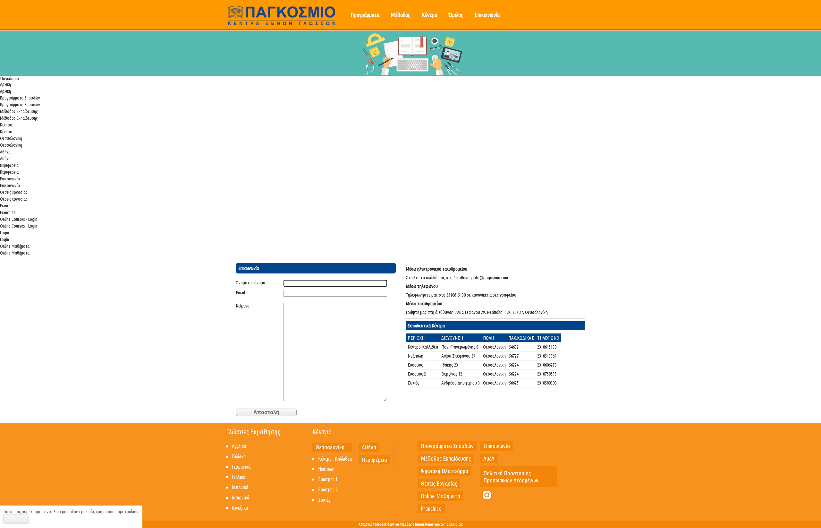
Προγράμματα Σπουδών (20, 97)
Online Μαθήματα (15, 246)
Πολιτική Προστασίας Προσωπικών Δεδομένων (510, 477)
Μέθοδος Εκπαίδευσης (19, 111)
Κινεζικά (240, 508)
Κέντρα (429, 15)
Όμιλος (456, 15)
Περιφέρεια (9, 165)
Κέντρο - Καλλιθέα (335, 459)
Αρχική (5, 84)
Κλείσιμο (16, 519)
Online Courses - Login (18, 219)
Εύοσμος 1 (328, 479)
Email (240, 292)
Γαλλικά (239, 456)
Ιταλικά (238, 477)
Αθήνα (5, 151)
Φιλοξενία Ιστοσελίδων (417, 524)
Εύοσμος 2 (328, 489)
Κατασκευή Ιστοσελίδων (376, 524)
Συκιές (324, 500)
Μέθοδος (400, 15)
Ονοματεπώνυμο (250, 282)
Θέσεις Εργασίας (439, 483)
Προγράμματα (365, 15)
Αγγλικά (239, 446)
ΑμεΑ (489, 458)
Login (4, 232)
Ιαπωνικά (240, 497)
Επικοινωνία (487, 15)
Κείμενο (243, 305)
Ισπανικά (240, 487)
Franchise (7, 205)
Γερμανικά (241, 467)
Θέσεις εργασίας (14, 192)
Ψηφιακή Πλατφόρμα (444, 470)
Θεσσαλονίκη (11, 138)
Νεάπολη (326, 469)
